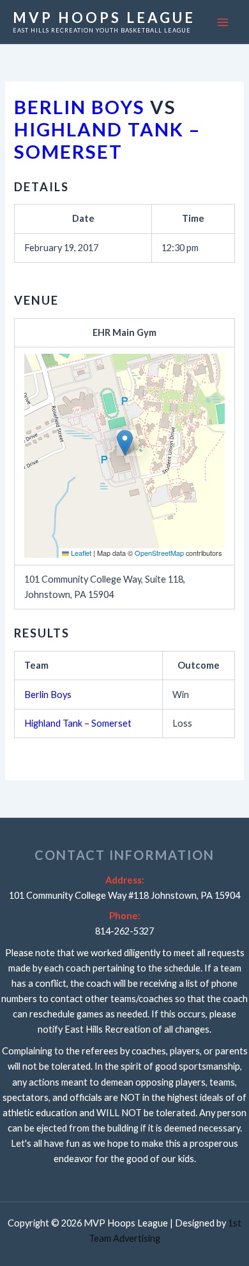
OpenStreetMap (159, 553)
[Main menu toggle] (222, 22)
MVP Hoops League (104, 17)
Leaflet (80, 553)
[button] (125, 443)
